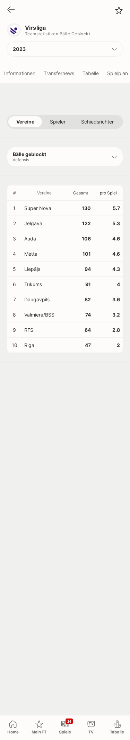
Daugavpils (37, 299)
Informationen (19, 73)
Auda (30, 238)
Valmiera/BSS (39, 315)
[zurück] (11, 10)
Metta (30, 254)
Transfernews (59, 73)
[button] (65, 49)
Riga (29, 345)
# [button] (14, 192)
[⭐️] (119, 10)
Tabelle (91, 73)
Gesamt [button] (80, 192)
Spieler (58, 122)
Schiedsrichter (97, 122)
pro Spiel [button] (108, 192)
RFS (28, 330)
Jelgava (33, 223)
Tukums (33, 284)
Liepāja (32, 269)
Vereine (25, 122)
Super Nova (37, 208)
